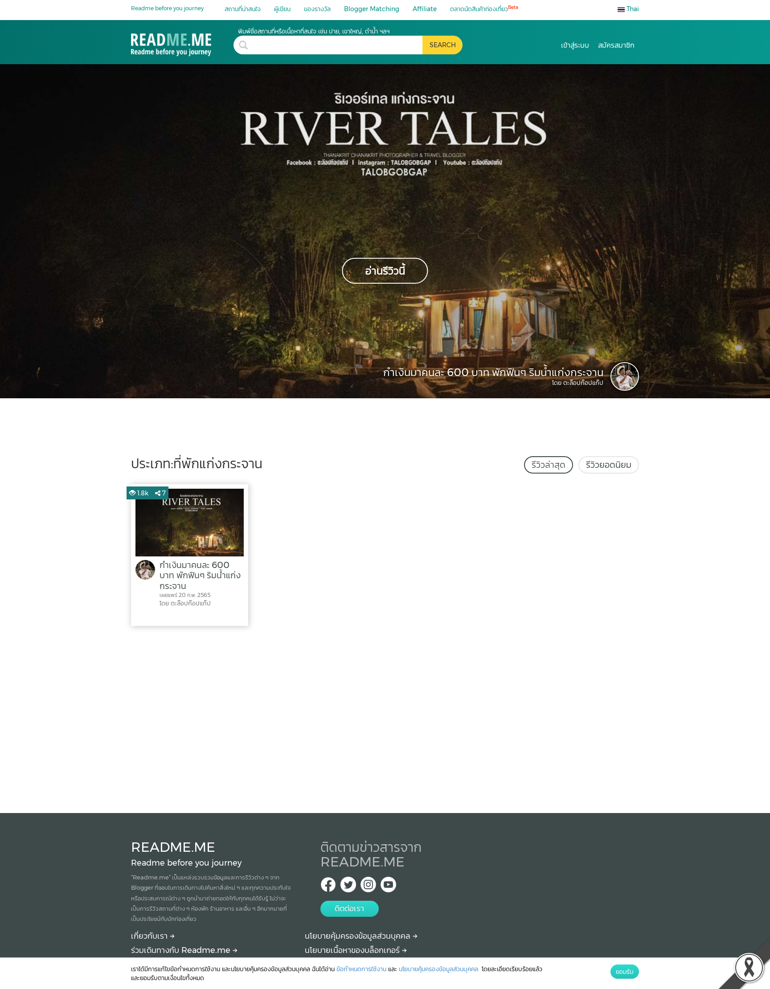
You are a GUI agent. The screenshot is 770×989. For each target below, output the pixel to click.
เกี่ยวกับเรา (150, 936)
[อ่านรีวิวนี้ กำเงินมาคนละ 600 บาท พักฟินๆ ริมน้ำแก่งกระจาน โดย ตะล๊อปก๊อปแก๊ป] (385, 231)
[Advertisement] (385, 717)
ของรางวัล (317, 9)
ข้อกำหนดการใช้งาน (361, 969)
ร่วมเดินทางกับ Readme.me (182, 950)
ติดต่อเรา (349, 908)
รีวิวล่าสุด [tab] (548, 464)
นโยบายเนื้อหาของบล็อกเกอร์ (353, 950)
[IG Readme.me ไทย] (368, 887)
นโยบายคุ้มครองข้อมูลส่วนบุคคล (359, 936)
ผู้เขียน (282, 9)
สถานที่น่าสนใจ (243, 9)
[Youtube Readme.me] (388, 887)
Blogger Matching (371, 9)
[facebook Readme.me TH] (328, 887)
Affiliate (425, 9)
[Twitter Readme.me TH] (348, 887)
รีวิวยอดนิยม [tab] (608, 464)
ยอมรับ (625, 972)
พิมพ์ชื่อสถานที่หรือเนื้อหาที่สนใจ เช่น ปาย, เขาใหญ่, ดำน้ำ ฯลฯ (313, 31)
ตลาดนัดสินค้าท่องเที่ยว (484, 8)
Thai (632, 9)
